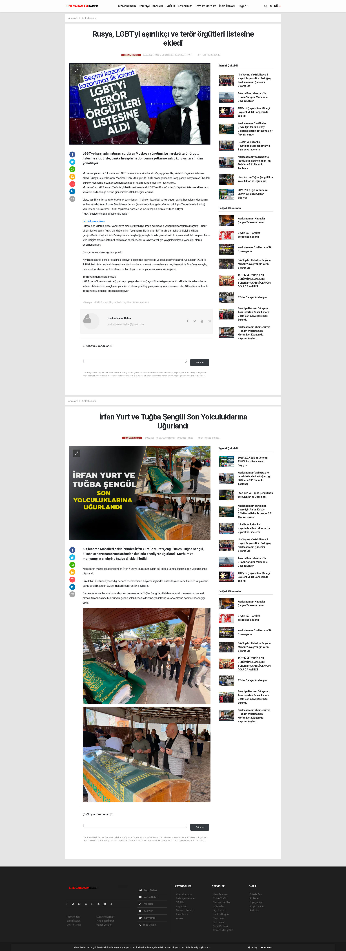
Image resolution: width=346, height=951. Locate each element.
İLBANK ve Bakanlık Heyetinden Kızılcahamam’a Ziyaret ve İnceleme (254, 146)
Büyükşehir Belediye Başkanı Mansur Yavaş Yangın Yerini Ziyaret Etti (254, 264)
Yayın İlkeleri (73, 920)
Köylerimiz (185, 6)
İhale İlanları (226, 6)
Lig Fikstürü (219, 910)
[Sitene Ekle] (112, 904)
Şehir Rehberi (220, 926)
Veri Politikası (74, 924)
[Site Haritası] (106, 904)
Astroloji (254, 910)
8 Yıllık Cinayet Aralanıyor (252, 297)
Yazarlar (148, 904)
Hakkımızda (73, 916)
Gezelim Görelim (205, 6)
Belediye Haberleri (151, 6)
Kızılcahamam (127, 6)
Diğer (243, 6)
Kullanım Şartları (105, 916)
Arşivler (148, 910)
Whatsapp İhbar (105, 920)
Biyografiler (256, 902)
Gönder (200, 362)
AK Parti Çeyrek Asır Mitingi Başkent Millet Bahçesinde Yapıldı (254, 112)
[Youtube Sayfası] (87, 904)
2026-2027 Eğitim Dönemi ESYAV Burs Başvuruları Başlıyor (253, 194)
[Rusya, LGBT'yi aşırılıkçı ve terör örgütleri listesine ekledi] (139, 103)
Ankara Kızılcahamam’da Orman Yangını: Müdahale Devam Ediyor (253, 97)
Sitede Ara (256, 894)
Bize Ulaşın (149, 924)
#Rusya (87, 302)
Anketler (254, 898)
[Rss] (99, 904)
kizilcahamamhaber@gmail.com (126, 324)
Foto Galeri (150, 890)
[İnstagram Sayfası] (80, 904)
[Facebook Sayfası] (68, 904)
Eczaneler (218, 906)
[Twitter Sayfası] (74, 904)
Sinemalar (218, 918)
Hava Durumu (220, 894)
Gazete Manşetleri (223, 930)
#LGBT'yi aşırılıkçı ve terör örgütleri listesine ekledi (121, 302)
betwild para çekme (94, 221)
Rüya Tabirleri (257, 906)
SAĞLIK (170, 6)
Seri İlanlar (219, 922)
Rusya (94, 178)
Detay (253, 947)
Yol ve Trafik (220, 898)
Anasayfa (73, 18)
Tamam (267, 947)
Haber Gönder (104, 924)
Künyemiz (149, 917)
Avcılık (179, 918)
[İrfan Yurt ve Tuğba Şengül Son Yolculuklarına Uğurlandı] (139, 492)
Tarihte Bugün (221, 914)
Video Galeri (150, 897)
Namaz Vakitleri (221, 902)
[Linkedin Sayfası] (93, 904)
